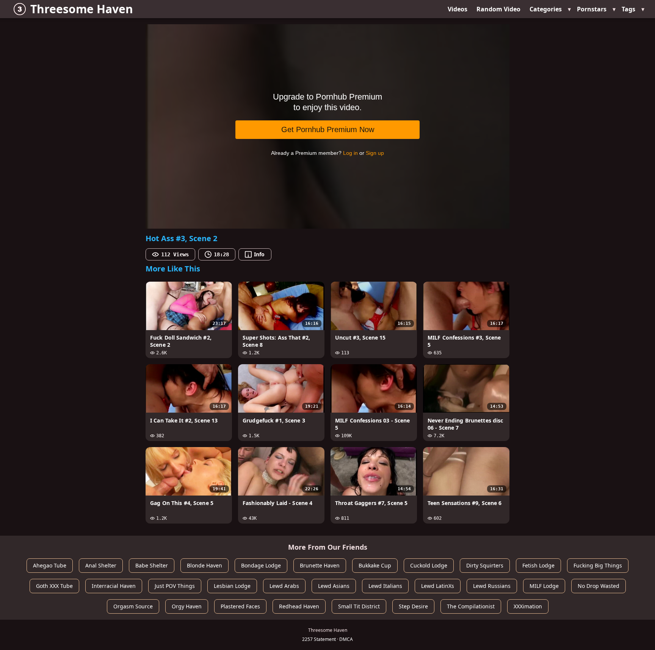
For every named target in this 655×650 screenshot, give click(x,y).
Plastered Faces (240, 606)
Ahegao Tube (49, 565)
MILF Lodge (544, 585)
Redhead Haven (299, 606)
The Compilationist (471, 606)
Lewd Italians (385, 585)
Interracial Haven (114, 585)
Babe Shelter (151, 565)
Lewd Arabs (284, 585)
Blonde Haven (204, 565)
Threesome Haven (81, 9)
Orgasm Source (133, 606)
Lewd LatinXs (437, 585)
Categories (546, 9)
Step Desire (413, 606)
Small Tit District (359, 606)
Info (259, 254)
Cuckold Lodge (428, 565)
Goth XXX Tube (54, 585)
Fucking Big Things (598, 565)
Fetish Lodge (538, 565)
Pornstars (591, 9)
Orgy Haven (187, 606)
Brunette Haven (320, 565)
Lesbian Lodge (232, 585)
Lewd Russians (492, 585)
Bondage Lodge (261, 565)
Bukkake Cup (375, 565)
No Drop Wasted (598, 585)
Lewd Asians (333, 585)
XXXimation (528, 606)
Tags (628, 9)
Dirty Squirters (484, 565)
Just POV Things (175, 585)
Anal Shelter (100, 565)
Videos (457, 9)
